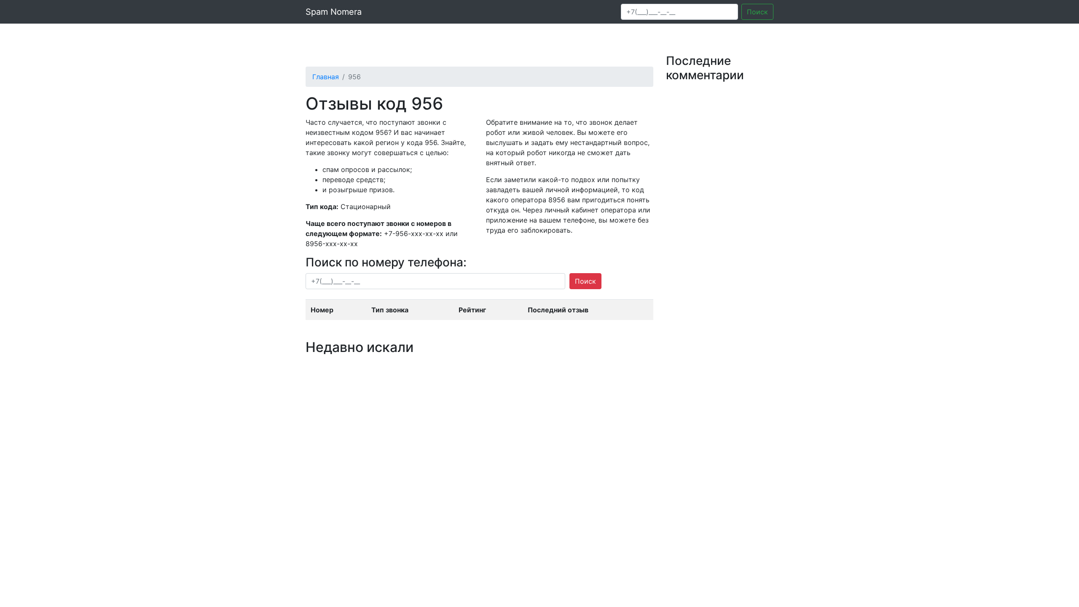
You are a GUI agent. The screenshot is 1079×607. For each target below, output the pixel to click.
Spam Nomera (334, 12)
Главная (325, 77)
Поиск (757, 12)
